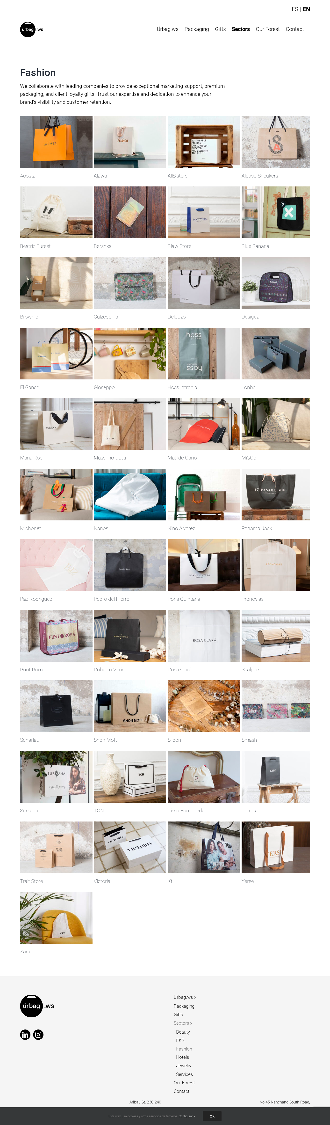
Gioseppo (104, 387)
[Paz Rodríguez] (56, 565)
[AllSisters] (204, 142)
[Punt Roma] (56, 636)
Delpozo (177, 317)
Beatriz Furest (35, 246)
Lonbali (250, 387)
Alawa (100, 176)
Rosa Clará (180, 670)
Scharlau (29, 740)
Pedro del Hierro (111, 599)
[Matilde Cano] (204, 424)
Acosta (28, 176)
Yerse (248, 881)
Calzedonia (106, 317)
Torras (249, 811)
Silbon (174, 740)
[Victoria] (130, 847)
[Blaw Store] (204, 212)
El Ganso (29, 387)
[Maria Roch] (56, 424)
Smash (249, 740)
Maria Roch (32, 458)
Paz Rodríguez (36, 599)
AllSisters (177, 176)
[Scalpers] (278, 636)
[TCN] (130, 777)
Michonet (30, 528)
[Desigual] (278, 283)
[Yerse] (278, 847)
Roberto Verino (111, 670)
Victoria (102, 881)
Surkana (29, 811)
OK (212, 1116)
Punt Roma (32, 670)
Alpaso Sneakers (260, 176)
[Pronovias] (278, 565)
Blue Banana (255, 246)
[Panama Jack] (278, 494)
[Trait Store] (56, 847)
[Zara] (56, 918)
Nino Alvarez (181, 528)
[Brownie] (56, 283)
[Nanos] (130, 494)
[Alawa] (130, 142)
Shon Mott (105, 740)
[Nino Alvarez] (204, 494)
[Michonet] (56, 494)
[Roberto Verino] (130, 636)
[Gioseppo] (130, 353)
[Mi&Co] (278, 424)
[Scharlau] (56, 706)
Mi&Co (249, 458)
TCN (99, 811)
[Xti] (204, 847)
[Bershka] (130, 212)
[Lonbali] (278, 353)
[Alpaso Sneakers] (278, 142)
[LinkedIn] (25, 1034)
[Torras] (278, 777)
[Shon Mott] (130, 706)
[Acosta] (56, 142)
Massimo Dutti (110, 458)
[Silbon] (204, 706)
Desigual (251, 317)
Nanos (101, 528)
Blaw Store (179, 246)
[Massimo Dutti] (130, 424)
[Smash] (278, 706)
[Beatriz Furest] (56, 212)
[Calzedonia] (130, 283)
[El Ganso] (56, 353)
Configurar (186, 1116)
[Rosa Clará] (204, 636)
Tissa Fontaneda (186, 811)
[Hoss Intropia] (204, 353)
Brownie (29, 317)
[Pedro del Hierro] (130, 565)
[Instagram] (38, 1034)
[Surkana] (56, 777)
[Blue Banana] (278, 212)
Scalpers (251, 670)
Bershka (103, 246)
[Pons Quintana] (204, 565)
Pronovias (253, 599)
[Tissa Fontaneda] (204, 777)
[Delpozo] (204, 283)
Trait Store (31, 881)
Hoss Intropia (182, 387)
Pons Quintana (184, 599)
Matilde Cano (182, 458)
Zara (25, 952)
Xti (170, 881)
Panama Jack (257, 528)
